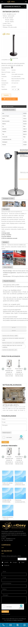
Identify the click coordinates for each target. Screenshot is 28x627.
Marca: (3, 86)
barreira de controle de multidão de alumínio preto (13, 339)
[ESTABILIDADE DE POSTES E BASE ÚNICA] (7, 493)
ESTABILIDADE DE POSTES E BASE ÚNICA (7, 501)
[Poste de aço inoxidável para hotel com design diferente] (20, 493)
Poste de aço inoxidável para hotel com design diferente (20, 501)
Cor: (2, 78)
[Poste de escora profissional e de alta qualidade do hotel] (20, 476)
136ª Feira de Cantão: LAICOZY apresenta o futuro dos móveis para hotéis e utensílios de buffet (11, 405)
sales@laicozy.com (11, 14)
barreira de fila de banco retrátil (10, 335)
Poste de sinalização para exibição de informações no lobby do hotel (9, 372)
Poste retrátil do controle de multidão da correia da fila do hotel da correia (19, 372)
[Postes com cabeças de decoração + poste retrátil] (7, 476)
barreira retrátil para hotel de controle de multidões (12, 346)
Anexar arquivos (6, 432)
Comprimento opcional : (4, 83)
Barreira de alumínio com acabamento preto (13, 342)
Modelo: (3, 70)
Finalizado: (4, 76)
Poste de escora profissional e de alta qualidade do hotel (20, 484)
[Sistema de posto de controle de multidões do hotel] (7, 510)
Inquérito (6, 95)
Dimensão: (4, 80)
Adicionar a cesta (10, 99)
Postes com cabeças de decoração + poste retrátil (8, 484)
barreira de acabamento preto (9, 349)
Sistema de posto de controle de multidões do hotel (8, 518)
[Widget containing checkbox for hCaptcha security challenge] (12, 437)
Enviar (5, 442)
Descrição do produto (8, 106)
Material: (3, 74)
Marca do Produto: (5, 72)
